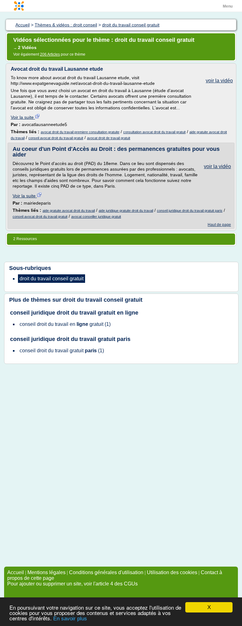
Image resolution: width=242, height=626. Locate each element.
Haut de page (219, 224)
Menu (228, 6)
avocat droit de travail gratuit (108, 138)
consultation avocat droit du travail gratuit (154, 132)
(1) (65, 324)
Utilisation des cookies (172, 572)
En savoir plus (70, 619)
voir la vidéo (219, 80)
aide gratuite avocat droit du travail (69, 210)
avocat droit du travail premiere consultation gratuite (80, 132)
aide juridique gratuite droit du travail (126, 210)
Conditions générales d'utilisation (106, 572)
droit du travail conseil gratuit (102, 300)
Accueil (15, 572)
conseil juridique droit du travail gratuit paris (189, 210)
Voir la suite (23, 117)
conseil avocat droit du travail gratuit (55, 138)
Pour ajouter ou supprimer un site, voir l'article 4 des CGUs (72, 583)
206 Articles (50, 54)
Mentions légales (46, 572)
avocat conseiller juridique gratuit (96, 216)
